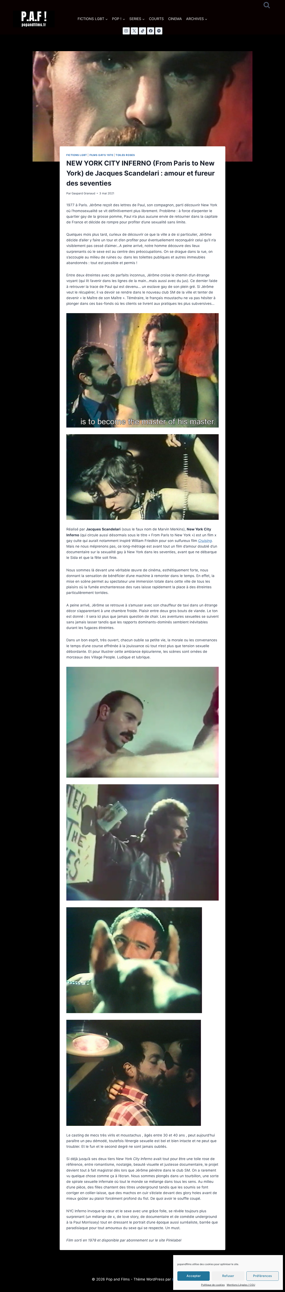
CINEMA (175, 19)
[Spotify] (158, 30)
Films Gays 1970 (101, 155)
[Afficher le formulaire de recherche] (266, 5)
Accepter (194, 1276)
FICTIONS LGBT (76, 155)
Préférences (262, 1276)
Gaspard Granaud (83, 193)
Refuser (228, 1276)
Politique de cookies (213, 1284)
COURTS (156, 19)
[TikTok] (142, 30)
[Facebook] (150, 30)
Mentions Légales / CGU (241, 1284)
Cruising (205, 541)
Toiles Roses (125, 155)
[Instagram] (126, 30)
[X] (134, 30)
